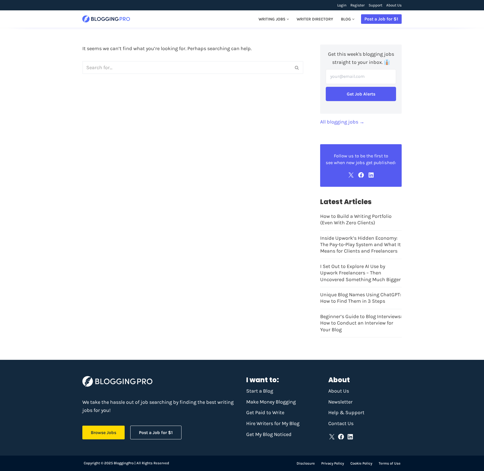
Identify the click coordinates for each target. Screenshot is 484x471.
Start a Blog (259, 391)
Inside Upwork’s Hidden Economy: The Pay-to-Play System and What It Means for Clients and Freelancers (360, 244)
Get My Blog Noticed (269, 434)
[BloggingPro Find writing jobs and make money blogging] (106, 19)
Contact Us (340, 423)
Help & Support (346, 412)
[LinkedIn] (371, 175)
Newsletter (340, 402)
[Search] (297, 67)
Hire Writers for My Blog (272, 423)
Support (375, 5)
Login (341, 5)
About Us (394, 5)
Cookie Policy (361, 463)
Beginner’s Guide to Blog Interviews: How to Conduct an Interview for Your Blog (361, 323)
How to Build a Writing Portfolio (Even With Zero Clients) (356, 219)
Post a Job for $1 (381, 19)
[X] (351, 175)
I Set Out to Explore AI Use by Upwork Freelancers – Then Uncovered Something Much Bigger (360, 273)
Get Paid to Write (265, 412)
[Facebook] (361, 175)
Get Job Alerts (361, 94)
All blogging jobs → (342, 122)
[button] (288, 19)
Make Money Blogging (271, 402)
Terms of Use (390, 463)
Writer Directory (315, 19)
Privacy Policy (332, 463)
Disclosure (306, 463)
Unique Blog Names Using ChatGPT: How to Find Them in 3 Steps (360, 298)
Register (357, 5)
